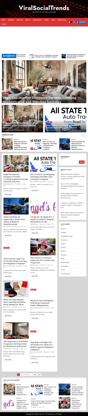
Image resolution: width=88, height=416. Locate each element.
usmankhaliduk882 (10, 266)
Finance (63, 244)
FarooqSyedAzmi (8, 130)
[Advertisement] (44, 39)
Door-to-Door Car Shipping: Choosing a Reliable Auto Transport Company (63, 126)
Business (11, 20)
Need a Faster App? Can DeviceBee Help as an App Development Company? (15, 261)
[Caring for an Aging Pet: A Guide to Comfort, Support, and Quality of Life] (64, 144)
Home (3, 20)
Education (64, 240)
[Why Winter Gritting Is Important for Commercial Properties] (43, 247)
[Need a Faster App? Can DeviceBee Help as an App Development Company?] (16, 247)
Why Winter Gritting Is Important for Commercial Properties (42, 260)
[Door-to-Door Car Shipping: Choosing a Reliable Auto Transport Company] (65, 118)
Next (39, 375)
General (63, 247)
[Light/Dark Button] (70, 22)
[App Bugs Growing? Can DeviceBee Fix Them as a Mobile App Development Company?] (43, 331)
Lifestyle (19, 20)
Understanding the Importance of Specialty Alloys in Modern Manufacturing (49, 145)
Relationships (65, 262)
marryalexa (8, 226)
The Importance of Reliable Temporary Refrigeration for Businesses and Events (15, 343)
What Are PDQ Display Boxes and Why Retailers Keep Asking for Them (14, 302)
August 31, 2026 (20, 130)
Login (4, 24)
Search (65, 156)
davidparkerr (51, 130)
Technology (37, 20)
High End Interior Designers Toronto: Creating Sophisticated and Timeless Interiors (39, 100)
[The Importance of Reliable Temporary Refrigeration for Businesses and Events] (16, 330)
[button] (74, 22)
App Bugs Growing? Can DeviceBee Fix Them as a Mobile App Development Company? (41, 346)
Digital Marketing (66, 236)
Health (27, 20)
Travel (46, 20)
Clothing (63, 232)
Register (82, 22)
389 (34, 375)
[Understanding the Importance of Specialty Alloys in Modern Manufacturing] (36, 144)
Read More (8, 194)
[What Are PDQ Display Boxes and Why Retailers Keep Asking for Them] (16, 288)
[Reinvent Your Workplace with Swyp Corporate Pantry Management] (43, 289)
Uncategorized (9, 295)
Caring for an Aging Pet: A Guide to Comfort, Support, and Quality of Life (78, 145)
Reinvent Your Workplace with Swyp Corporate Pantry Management (42, 302)
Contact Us (62, 20)
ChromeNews (50, 414)
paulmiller (8, 307)
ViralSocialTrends (44, 7)
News (53, 20)
